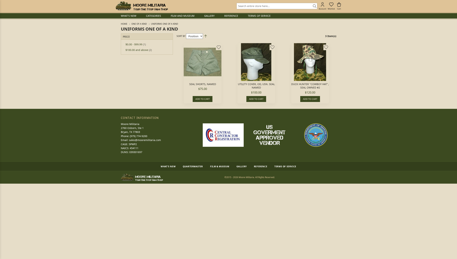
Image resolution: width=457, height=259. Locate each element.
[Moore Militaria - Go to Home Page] (141, 5)
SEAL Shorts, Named (202, 84)
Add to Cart (202, 99)
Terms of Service (285, 166)
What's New (168, 166)
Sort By (181, 36)
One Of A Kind (139, 23)
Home (124, 23)
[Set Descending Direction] (205, 36)
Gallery (241, 166)
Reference (260, 166)
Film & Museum (219, 166)
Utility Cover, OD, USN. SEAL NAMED (256, 85)
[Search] (313, 6)
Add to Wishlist (218, 47)
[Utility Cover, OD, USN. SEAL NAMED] (256, 62)
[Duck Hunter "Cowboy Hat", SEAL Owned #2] (310, 62)
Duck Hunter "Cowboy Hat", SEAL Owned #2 (310, 85)
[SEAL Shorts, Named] (202, 62)
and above (139, 50)
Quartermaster (193, 166)
